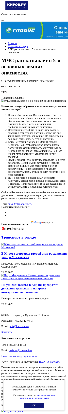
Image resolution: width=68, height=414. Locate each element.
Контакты (6, 332)
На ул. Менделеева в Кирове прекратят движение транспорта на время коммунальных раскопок (29, 288)
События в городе (18, 46)
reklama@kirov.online (20, 350)
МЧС (17, 204)
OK (34, 405)
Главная (12, 43)
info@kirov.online (19, 326)
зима (10, 204)
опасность (26, 204)
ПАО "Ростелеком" (50, 361)
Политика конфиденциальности (19, 356)
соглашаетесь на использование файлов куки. (37, 396)
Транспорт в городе (18, 237)
